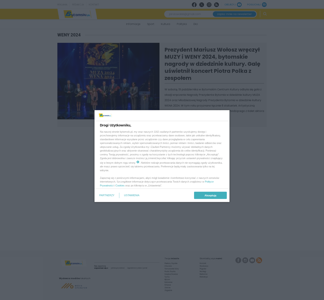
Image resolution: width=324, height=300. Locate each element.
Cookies (120, 185)
